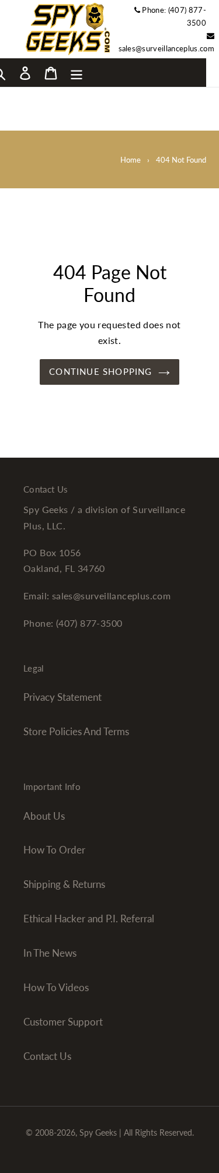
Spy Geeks (98, 1132)
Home (130, 159)
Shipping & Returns (64, 884)
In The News (50, 953)
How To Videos (56, 987)
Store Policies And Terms (76, 731)
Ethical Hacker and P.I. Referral (88, 918)
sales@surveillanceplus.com (166, 48)
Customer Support (63, 1022)
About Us (44, 816)
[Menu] (76, 72)
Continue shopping (100, 371)
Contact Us (47, 1056)
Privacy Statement (62, 697)
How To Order (54, 850)
